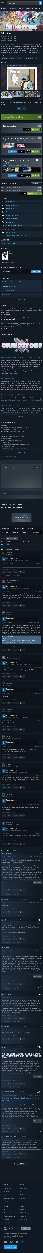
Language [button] (30, 528)
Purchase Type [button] (18, 528)
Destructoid (7, 314)
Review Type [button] (5, 528)
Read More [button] (37, 882)
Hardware (23, 1195)
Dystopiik (9, 552)
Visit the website (7, 290)
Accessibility (7, 1213)
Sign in (3, 102)
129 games (9, 824)
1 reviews (8, 711)
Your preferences (17, 507)
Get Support (23, 1216)
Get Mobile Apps (11, 1247)
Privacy (6, 1209)
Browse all (36, 183)
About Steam (8, 1188)
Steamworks (7, 1195)
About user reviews (6, 507)
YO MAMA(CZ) (10, 822)
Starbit (5, 328)
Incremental (29, 58)
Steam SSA (7, 1191)
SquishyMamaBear (12, 580)
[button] (4, 8)
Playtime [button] (15, 532)
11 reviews (9, 796)
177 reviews (18, 738)
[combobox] (23, 3)
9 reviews (8, 685)
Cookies (6, 1219)
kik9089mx (9, 709)
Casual (4, 58)
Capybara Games (13, 36)
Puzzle (20, 58)
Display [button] (25, 532)
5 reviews (8, 614)
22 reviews (9, 554)
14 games (8, 766)
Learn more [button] (36, 271)
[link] (24, 151)
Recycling (23, 1198)
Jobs (21, 1191)
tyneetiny (9, 612)
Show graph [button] (36, 532)
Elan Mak (9, 683)
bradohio (9, 794)
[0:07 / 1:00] (21, 78)
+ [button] (36, 58)
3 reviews (16, 766)
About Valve (23, 1188)
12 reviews (9, 582)
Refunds (6, 1222)
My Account (23, 1219)
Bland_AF (9, 736)
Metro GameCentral (9, 319)
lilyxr (7, 657)
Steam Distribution (9, 1198)
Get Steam (23, 1209)
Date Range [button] (5, 532)
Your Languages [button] (11, 538)
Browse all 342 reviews (21, 1164)
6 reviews (16, 824)
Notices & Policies (9, 1216)
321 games (9, 658)
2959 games (9, 738)
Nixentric (9, 764)
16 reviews (17, 658)
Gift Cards (7, 1201)
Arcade (12, 58)
